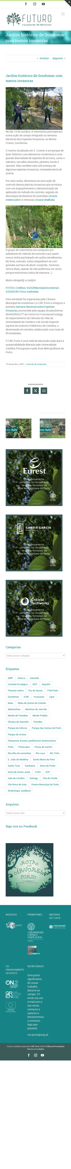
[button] (8, 428)
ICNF (26, 696)
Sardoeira (30, 765)
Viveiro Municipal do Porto (45, 784)
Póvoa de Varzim (43, 747)
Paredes (38, 721)
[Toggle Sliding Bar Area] (67, 3)
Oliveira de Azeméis (18, 721)
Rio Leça (40, 753)
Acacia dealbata (45, 199)
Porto (10, 747)
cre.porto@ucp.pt (37, 1034)
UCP (47, 772)
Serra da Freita (47, 765)
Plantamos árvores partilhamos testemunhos (32, 740)
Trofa (38, 772)
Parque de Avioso (17, 734)
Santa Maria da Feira (44, 759)
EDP (35, 684)
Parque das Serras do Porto (46, 728)
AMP (10, 678)
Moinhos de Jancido (36, 709)
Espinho (46, 684)
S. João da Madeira (18, 759)
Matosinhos (14, 709)
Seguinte (57, 58)
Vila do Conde (50, 778)
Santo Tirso (14, 765)
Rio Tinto (54, 753)
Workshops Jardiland (19, 790)
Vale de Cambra (16, 778)
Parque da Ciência (17, 728)
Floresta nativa (15, 690)
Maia (10, 703)
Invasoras (39, 696)
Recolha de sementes (19, 753)
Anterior (44, 58)
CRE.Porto (35, 1046)
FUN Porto (52, 690)
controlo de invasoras (36, 364)
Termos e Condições (35, 1049)
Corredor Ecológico (18, 684)
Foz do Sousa (35, 690)
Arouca (21, 678)
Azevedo (34, 678)
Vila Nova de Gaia (17, 784)
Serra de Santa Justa (19, 772)
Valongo (33, 778)
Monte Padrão (40, 715)
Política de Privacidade (55, 1046)
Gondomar (13, 696)
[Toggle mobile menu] (63, 14)
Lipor (51, 696)
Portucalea (24, 747)
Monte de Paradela (18, 715)
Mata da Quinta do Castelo (32, 703)
